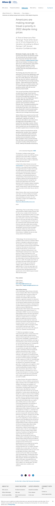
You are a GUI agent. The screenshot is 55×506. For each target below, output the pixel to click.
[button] (50, 8)
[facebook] (22, 475)
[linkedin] (33, 475)
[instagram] (29, 475)
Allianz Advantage (6, 492)
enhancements (19, 165)
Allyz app (17, 492)
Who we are (5, 489)
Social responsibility (6, 495)
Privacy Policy (11, 504)
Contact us (44, 491)
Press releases (32, 492)
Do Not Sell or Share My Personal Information (27, 481)
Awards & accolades (33, 489)
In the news (31, 495)
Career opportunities (46, 494)
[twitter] (26, 475)
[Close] (52, 501)
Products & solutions (20, 489)
